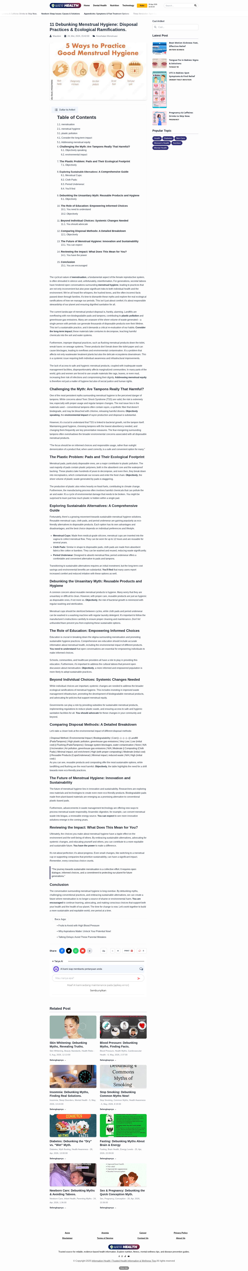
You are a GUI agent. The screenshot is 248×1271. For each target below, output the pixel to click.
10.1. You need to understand (76, 209)
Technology (128, 5)
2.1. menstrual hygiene (68, 129)
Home (87, 5)
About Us (180, 1238)
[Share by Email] (83, 951)
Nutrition (114, 5)
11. (92, 220)
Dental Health (100, 5)
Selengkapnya (58, 1060)
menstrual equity (81, 142)
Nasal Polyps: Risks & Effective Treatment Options (156, 14)
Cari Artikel (158, 21)
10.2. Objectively (69, 214)
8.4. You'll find (68, 188)
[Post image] (73, 1027)
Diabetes (168, 138)
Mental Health (160, 148)
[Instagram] (122, 1256)
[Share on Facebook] (62, 951)
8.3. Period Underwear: (73, 184)
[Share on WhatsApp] (76, 951)
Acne (67, 1233)
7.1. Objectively (69, 165)
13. (97, 241)
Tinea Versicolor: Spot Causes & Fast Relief (110, 14)
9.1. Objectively (69, 199)
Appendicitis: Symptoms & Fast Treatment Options (64, 14)
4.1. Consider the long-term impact (74, 138)
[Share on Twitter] (69, 951)
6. (93, 146)
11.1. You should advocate (74, 224)
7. (93, 161)
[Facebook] (119, 1256)
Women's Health (161, 143)
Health (157, 138)
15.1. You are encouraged (74, 265)
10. (92, 206)
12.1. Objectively (69, 234)
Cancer (143, 1233)
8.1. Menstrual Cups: (71, 175)
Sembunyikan (98, 990)
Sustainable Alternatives (84, 172)
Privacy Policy (181, 1233)
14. (92, 252)
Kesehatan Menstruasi (106, 36)
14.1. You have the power (74, 255)
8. (58, 172)
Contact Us (142, 1238)
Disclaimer (67, 1238)
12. (91, 231)
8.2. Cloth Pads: (69, 180)
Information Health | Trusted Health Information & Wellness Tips (124, 1261)
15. (66, 262)
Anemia (105, 1233)
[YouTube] (128, 1256)
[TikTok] (125, 1256)
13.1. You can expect (71, 245)
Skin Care (180, 138)
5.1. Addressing (65, 142)
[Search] (195, 5)
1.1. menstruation (66, 124)
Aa (103, 951)
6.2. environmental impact (74, 154)
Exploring (65, 172)
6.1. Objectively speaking (74, 150)
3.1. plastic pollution (67, 133)
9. (98, 195)
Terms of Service (105, 1238)
